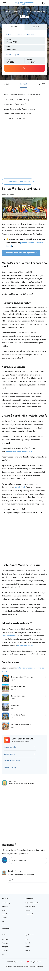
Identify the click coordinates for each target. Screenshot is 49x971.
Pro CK (27, 950)
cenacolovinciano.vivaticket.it (19, 451)
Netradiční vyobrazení (15, 104)
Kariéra (27, 947)
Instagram (5, 947)
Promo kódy (5, 929)
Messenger (5, 943)
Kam (8, 47)
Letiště (4, 910)
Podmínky (9, 967)
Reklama (33, 967)
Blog (3, 921)
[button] (10, 34)
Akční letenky (6, 903)
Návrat (29, 59)
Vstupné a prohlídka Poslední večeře (19, 109)
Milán (6, 83)
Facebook (5, 939)
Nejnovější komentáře (32, 903)
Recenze (4, 925)
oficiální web (20, 487)
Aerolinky (5, 914)
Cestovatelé (29, 914)
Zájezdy (4, 918)
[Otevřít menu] (5, 3)
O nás (27, 939)
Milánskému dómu (25, 645)
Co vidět (23, 83)
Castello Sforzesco (10, 635)
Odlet (8, 59)
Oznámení (40, 967)
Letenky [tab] (13, 26)
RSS (3, 954)
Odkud (8, 39)
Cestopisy (28, 910)
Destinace (5, 907)
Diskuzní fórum (30, 907)
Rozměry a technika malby (17, 99)
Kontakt (27, 943)
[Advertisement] (24, 151)
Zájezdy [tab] (36, 26)
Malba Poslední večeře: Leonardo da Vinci (22, 94)
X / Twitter (5, 950)
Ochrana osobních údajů (21, 967)
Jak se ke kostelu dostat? (14, 118)
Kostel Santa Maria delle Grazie (17, 113)
